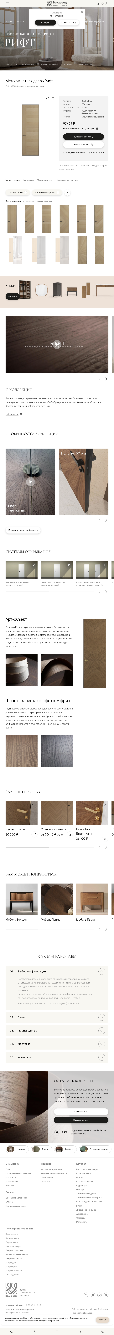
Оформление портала (67, 180)
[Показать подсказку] (67, 192)
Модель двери (13, 180)
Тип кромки (28, 180)
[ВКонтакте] (56, 1132)
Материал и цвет (45, 180)
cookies (23, 1318)
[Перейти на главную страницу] (57, 3)
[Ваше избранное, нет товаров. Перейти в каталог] (102, 3)
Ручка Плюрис (16, 829)
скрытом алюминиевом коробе (39, 627)
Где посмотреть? (96, 152)
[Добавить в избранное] (53, 98)
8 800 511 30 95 (33, 1305)
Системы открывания (49, 64)
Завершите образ (86, 64)
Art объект (68, 64)
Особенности (28, 64)
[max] (99, 1295)
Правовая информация (83, 1313)
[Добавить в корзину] (34, 834)
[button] (83, 482)
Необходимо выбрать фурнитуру (78, 128)
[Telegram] (64, 1132)
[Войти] (106, 3)
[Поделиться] (47, 98)
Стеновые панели (53, 829)
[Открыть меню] (7, 4)
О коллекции (11, 64)
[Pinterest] (106, 1295)
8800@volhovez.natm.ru (17, 1312)
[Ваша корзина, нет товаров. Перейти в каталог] (98, 3)
